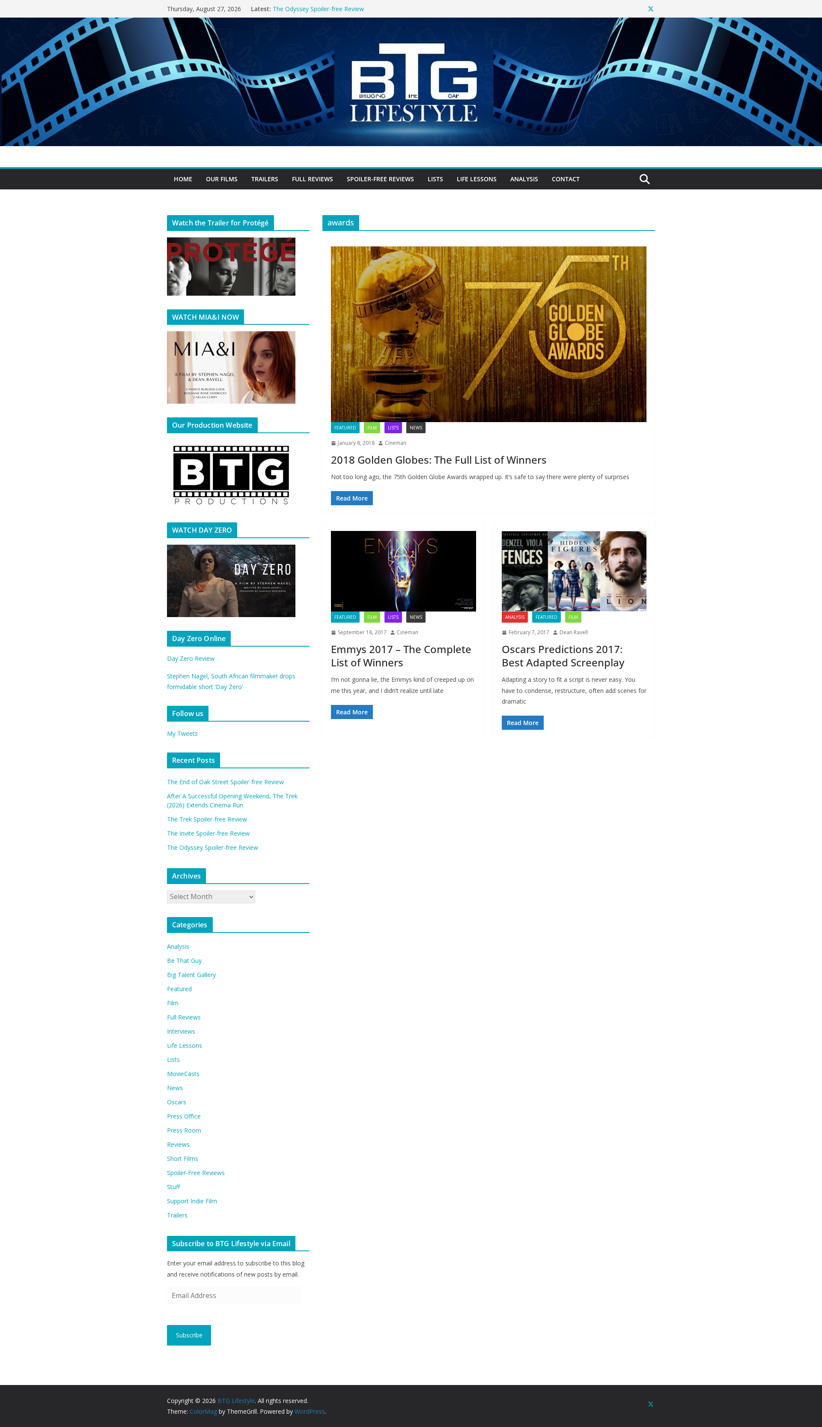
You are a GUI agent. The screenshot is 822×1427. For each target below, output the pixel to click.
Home (183, 179)
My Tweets (182, 733)
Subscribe (189, 1335)
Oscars (176, 1102)
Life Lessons (477, 179)
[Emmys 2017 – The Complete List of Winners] (403, 571)
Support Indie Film (192, 1201)
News (416, 428)
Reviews (178, 1144)
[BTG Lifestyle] (411, 23)
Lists (435, 179)
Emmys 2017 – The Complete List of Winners (401, 655)
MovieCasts (183, 1074)
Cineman (395, 443)
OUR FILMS (222, 179)
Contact (566, 179)
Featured (345, 428)
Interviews (181, 1031)
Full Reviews (312, 179)
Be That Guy (184, 960)
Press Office (184, 1116)
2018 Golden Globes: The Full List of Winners (439, 460)
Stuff (173, 1187)
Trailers (264, 179)
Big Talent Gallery (191, 975)
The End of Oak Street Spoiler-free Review (225, 782)
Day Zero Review (190, 658)
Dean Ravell (574, 632)
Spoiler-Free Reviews (380, 179)
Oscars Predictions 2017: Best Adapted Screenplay (563, 655)
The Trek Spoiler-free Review (207, 819)
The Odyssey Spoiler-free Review (212, 847)
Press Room (184, 1130)
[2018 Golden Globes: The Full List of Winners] (488, 334)
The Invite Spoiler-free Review (314, 9)
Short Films (182, 1158)
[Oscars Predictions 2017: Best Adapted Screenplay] (574, 571)
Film (372, 428)
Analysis (524, 179)
